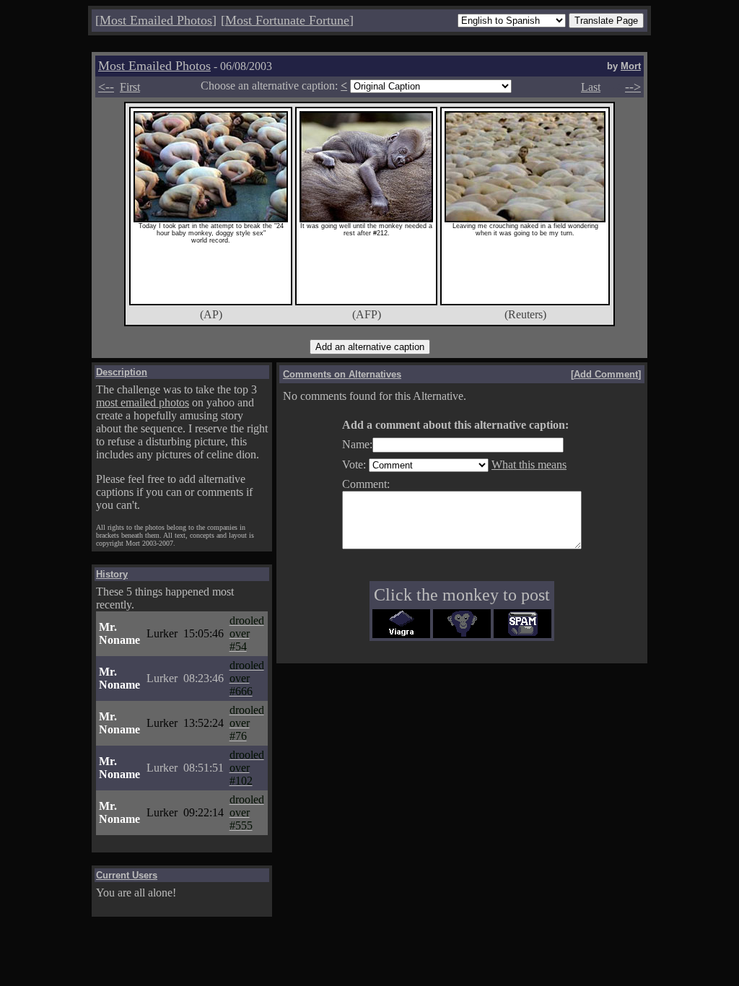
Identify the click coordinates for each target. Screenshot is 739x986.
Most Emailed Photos (156, 20)
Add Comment (606, 374)
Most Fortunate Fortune (287, 20)
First (130, 87)
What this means (529, 464)
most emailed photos (142, 402)
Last (590, 87)
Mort (631, 66)
